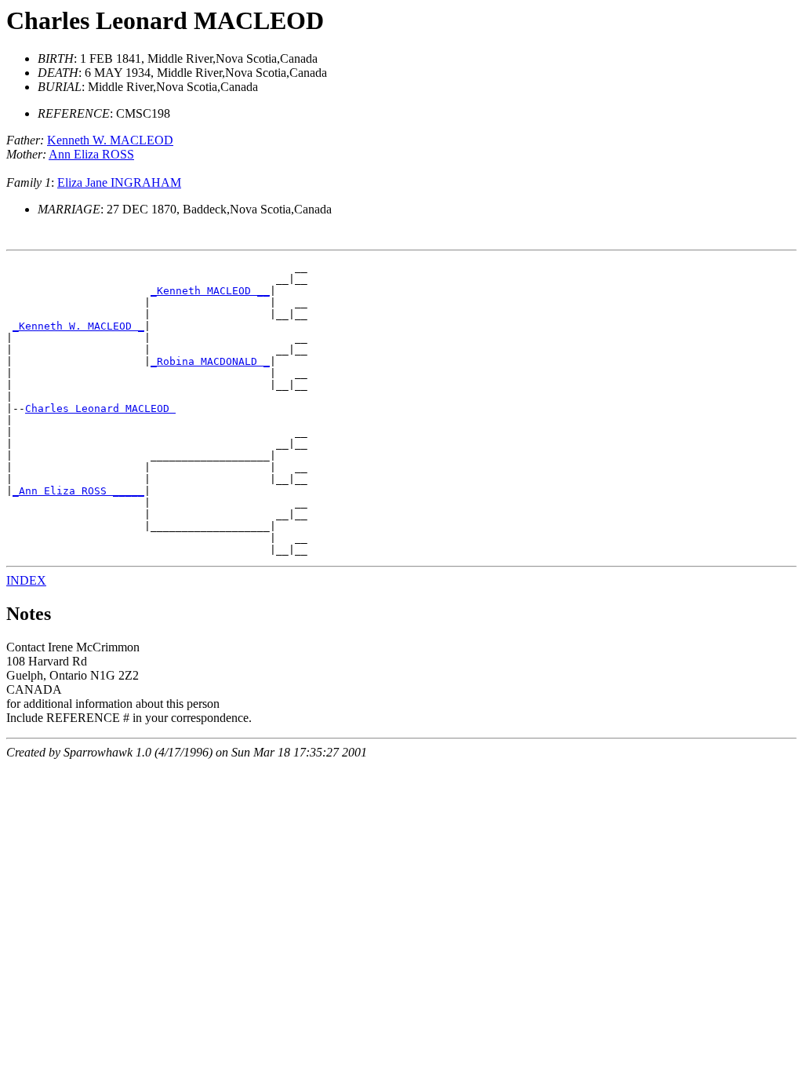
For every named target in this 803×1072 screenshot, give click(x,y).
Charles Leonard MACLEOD (100, 408)
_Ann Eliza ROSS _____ (78, 491)
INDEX (26, 580)
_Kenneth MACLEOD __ (210, 291)
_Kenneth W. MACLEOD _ (78, 326)
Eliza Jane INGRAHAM (119, 182)
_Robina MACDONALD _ (210, 361)
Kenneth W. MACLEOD (110, 140)
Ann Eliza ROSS (91, 154)
